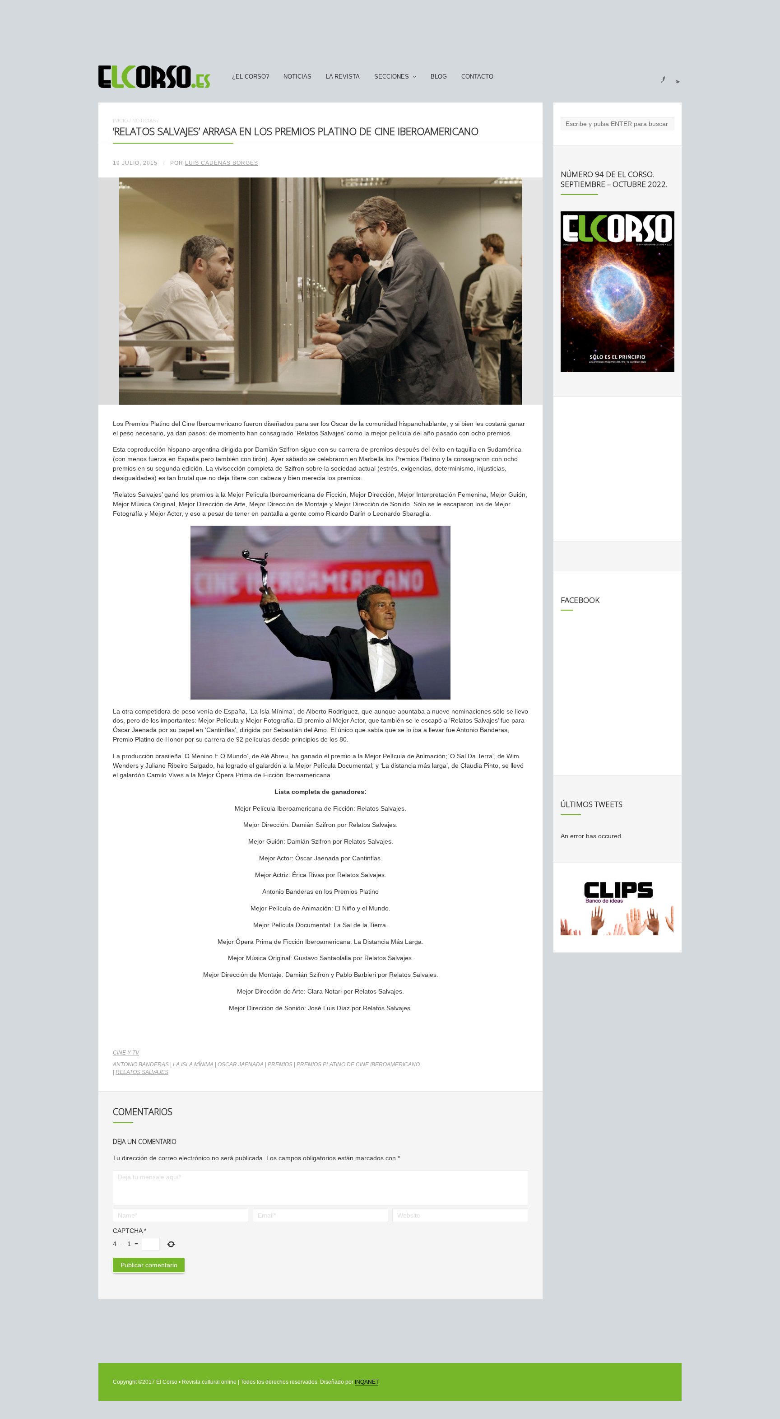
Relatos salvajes (142, 1072)
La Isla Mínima (193, 1064)
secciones (391, 77)
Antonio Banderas (141, 1064)
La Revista (343, 77)
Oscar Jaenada (241, 1064)
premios (280, 1064)
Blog (439, 77)
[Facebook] (657, 77)
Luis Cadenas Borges (221, 163)
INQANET (366, 1382)
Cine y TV (126, 1053)
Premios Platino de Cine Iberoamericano (358, 1064)
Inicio (120, 120)
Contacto (477, 77)
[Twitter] (674, 77)
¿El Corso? (250, 77)
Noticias (297, 77)
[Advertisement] (390, 28)
